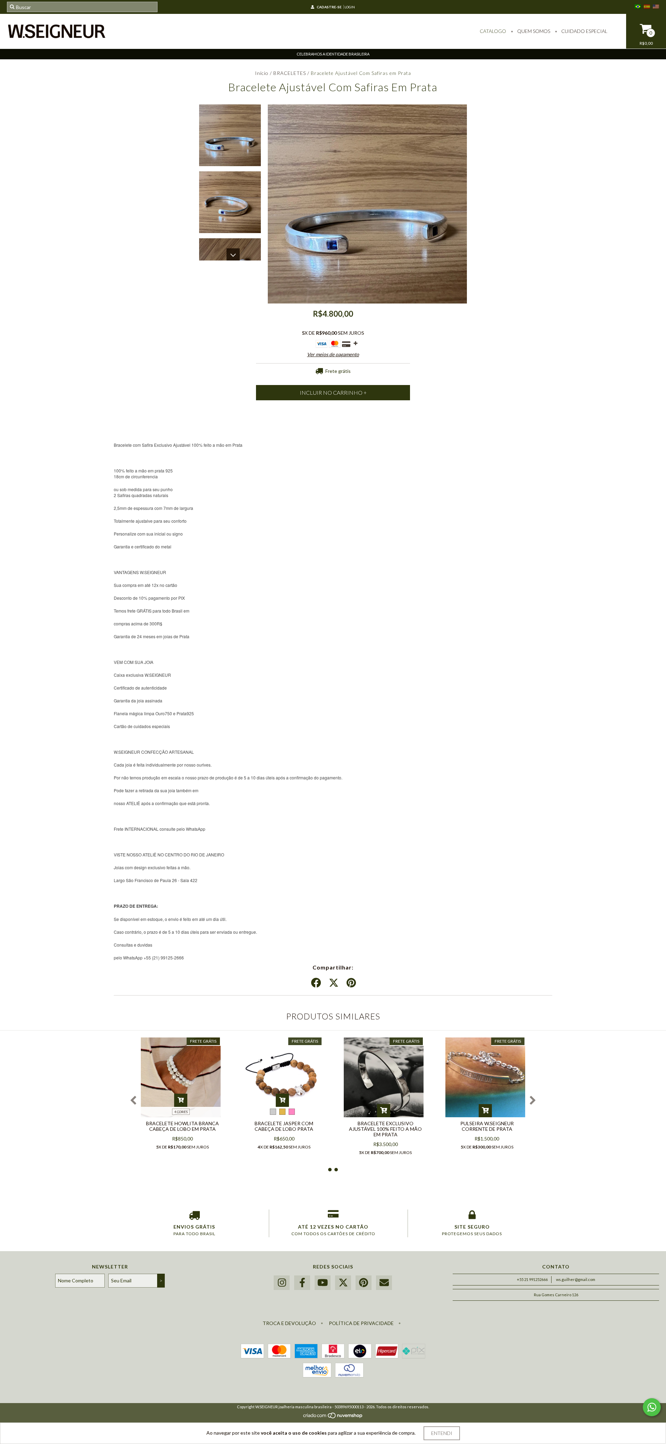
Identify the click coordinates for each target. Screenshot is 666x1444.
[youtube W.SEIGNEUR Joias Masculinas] (323, 1282)
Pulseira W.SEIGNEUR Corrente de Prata (487, 1126)
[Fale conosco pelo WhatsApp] (652, 1407)
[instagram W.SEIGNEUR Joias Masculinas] (282, 1282)
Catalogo (493, 31)
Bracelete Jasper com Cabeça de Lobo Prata (284, 1126)
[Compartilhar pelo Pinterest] (351, 983)
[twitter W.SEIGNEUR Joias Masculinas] (343, 1282)
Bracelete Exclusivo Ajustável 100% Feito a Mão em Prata (385, 1128)
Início (261, 73)
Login (349, 7)
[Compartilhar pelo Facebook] (316, 983)
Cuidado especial (583, 31)
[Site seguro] (472, 1216)
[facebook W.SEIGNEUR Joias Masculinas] (302, 1282)
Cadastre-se (329, 7)
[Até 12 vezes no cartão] (333, 1216)
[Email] (384, 1282)
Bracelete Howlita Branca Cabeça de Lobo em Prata (182, 1126)
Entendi (441, 1433)
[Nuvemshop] (333, 1417)
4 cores (181, 1112)
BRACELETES (289, 73)
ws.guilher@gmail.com (575, 1279)
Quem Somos (533, 31)
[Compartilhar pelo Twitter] (334, 983)
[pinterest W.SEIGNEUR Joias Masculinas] (364, 1282)
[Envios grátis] (194, 1216)
